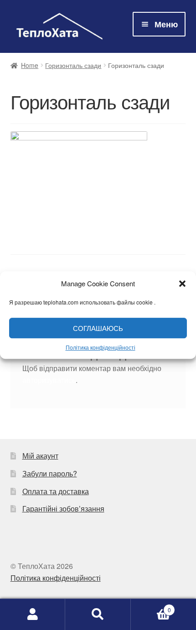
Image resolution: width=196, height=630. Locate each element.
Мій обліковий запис (32, 614)
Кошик (151, 606)
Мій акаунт (40, 455)
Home (29, 65)
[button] (182, 283)
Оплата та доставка (55, 491)
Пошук (97, 614)
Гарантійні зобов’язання (63, 508)
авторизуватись (49, 380)
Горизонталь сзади (73, 65)
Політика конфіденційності (100, 347)
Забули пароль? (49, 473)
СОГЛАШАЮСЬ (98, 328)
